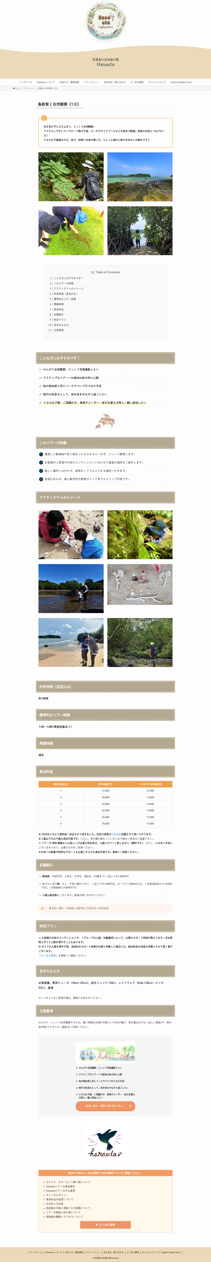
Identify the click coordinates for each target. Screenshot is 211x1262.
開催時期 (59, 304)
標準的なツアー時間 (65, 299)
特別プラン (60, 320)
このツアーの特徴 (64, 283)
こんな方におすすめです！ (68, 278)
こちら (115, 834)
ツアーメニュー (93, 1252)
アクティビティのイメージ (68, 288)
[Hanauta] (105, 21)
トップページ (36, 1252)
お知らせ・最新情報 (74, 1252)
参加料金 (59, 309)
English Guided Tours (171, 1252)
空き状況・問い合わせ (113, 1252)
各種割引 (59, 314)
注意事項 (59, 330)
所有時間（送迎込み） (66, 294)
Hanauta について (54, 1252)
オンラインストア (150, 1252)
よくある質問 (48, 955)
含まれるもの (61, 325)
